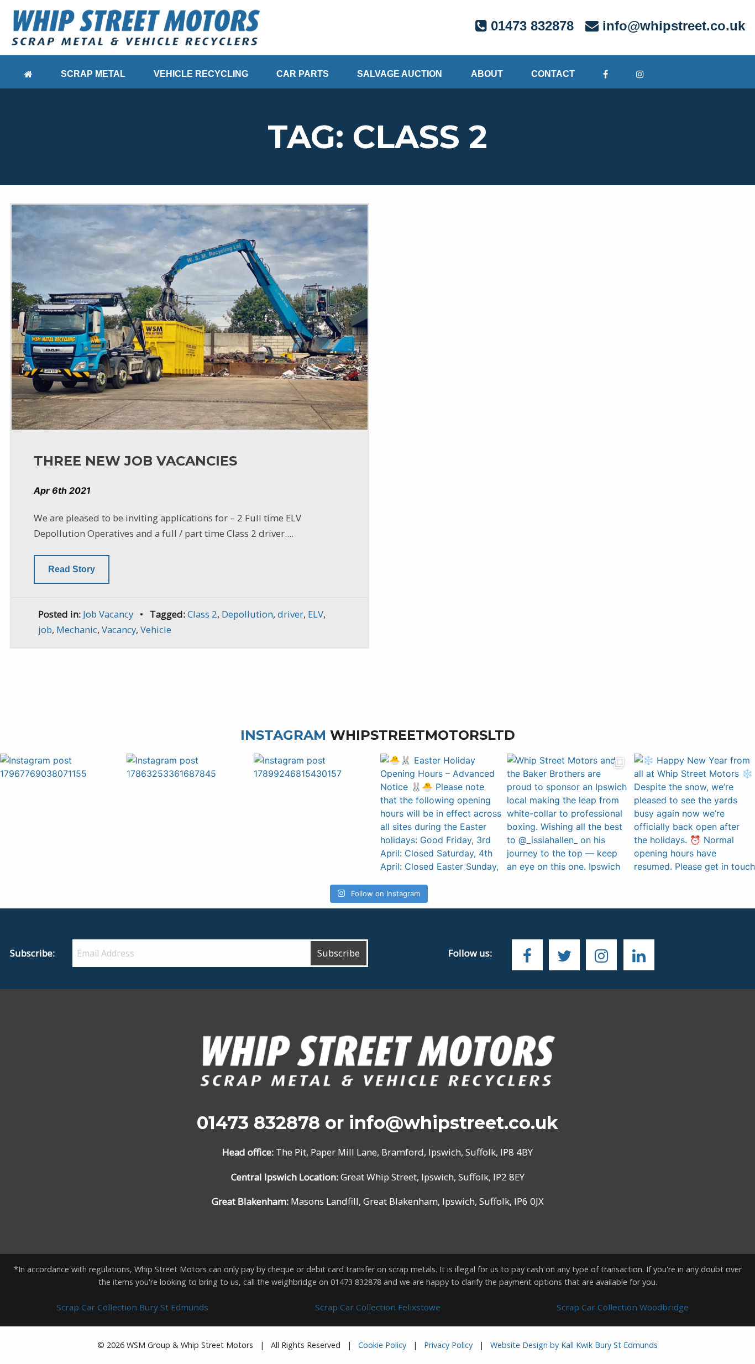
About (487, 74)
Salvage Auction (399, 74)
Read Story (71, 569)
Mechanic (76, 629)
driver (290, 614)
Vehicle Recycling (201, 74)
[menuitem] (28, 71)
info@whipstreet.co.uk (673, 25)
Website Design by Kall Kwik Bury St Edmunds (574, 1345)
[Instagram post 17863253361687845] (187, 814)
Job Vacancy (108, 614)
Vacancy (119, 629)
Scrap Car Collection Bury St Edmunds (132, 1307)
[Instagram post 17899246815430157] (314, 814)
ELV (315, 614)
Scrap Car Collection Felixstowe (378, 1307)
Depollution (247, 614)
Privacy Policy (448, 1345)
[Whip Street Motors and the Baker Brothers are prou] (567, 814)
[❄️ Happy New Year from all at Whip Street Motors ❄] (694, 814)
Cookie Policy (382, 1345)
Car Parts (302, 74)
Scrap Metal (93, 74)
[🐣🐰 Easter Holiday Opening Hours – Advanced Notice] (440, 814)
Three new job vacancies (135, 461)
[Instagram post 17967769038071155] (60, 814)
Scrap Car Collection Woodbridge (623, 1307)
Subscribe (338, 953)
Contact (553, 74)
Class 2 (202, 614)
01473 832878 (258, 1122)
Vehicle (155, 629)
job (45, 629)
